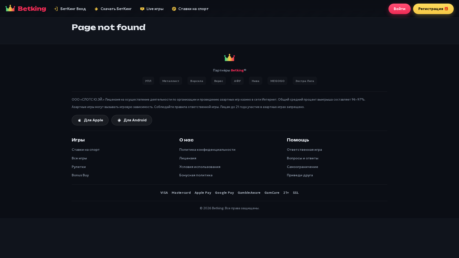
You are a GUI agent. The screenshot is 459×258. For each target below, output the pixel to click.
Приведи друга (300, 175)
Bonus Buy (80, 175)
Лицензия (187, 158)
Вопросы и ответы (302, 158)
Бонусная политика (196, 175)
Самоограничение (302, 167)
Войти (399, 8)
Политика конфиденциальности (207, 149)
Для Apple (93, 120)
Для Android (135, 120)
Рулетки (79, 167)
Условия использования (199, 167)
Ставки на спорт (86, 149)
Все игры (79, 158)
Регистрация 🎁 (433, 8)
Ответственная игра (304, 149)
